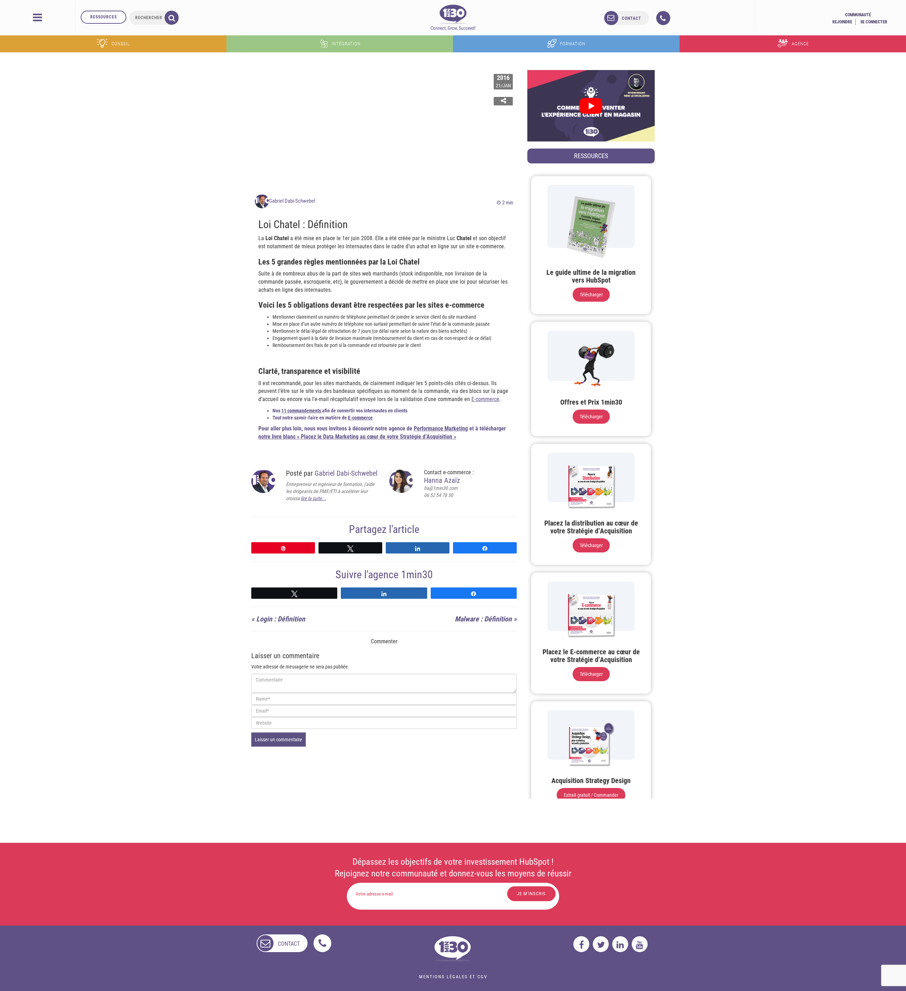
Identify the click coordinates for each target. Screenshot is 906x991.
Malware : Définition (483, 619)
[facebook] (581, 944)
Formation (572, 43)
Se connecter (873, 21)
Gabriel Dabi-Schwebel (292, 201)
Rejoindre (842, 21)
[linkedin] (620, 944)
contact (631, 18)
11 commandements (301, 410)
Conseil (120, 43)
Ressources (103, 17)
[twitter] (601, 944)
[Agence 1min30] (453, 17)
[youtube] (640, 944)
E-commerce (485, 399)
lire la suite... (313, 498)
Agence (800, 43)
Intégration (346, 43)
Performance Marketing (441, 428)
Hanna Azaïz (442, 480)
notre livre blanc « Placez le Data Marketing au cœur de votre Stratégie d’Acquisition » (357, 436)
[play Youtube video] (591, 105)
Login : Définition (280, 619)
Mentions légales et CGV (453, 976)
